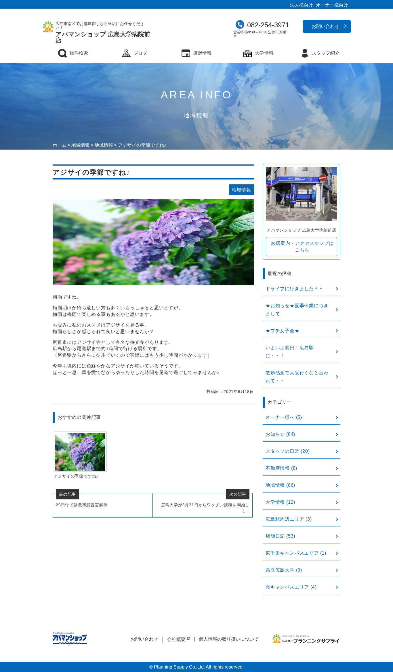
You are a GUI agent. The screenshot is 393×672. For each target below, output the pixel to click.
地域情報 (275, 485)
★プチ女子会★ (282, 330)
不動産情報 (278, 468)
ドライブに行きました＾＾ (295, 288)
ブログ (140, 53)
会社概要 (176, 639)
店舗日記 (275, 536)
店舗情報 (202, 53)
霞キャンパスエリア (287, 587)
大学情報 (264, 53)
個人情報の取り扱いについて (229, 639)
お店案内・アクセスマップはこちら (302, 246)
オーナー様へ (280, 417)
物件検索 (79, 53)
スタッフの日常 (282, 451)
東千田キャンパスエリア (292, 553)
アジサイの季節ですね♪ (76, 476)
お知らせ (275, 434)
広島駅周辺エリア (285, 519)
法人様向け (301, 5)
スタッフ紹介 (325, 53)
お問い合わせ (325, 26)
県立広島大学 (280, 570)
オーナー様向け (332, 5)
